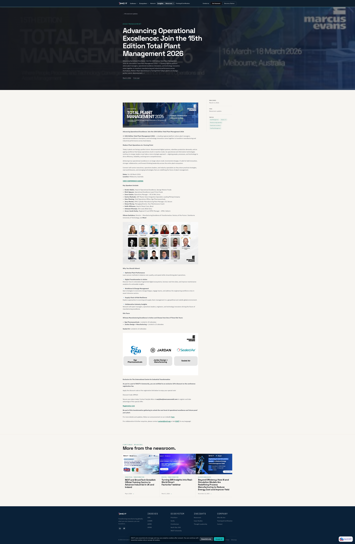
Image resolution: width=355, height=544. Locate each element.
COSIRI (149, 521)
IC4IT (177, 421)
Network (153, 3)
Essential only (206, 539)
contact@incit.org (164, 421)
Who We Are (221, 517)
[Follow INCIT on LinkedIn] (119, 528)
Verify (173, 521)
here (172, 417)
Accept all (218, 539)
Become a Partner (229, 3)
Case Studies (198, 521)
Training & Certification (183, 3)
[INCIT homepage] (123, 3)
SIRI (148, 517)
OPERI (149, 527)
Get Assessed (216, 3)
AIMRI (149, 524)
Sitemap (234, 540)
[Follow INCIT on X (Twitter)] (124, 528)
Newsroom (197, 517)
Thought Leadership (200, 524)
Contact (219, 524)
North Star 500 (176, 527)
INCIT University (176, 531)
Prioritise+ (174, 517)
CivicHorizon (175, 524)
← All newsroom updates (130, 14)
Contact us (206, 3)
